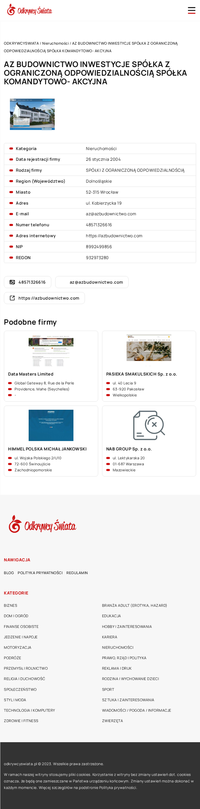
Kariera (109, 636)
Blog (9, 572)
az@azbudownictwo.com (111, 214)
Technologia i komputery (29, 710)
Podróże (12, 657)
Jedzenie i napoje (21, 636)
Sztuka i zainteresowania (128, 699)
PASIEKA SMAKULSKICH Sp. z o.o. (141, 374)
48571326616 (99, 225)
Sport (108, 689)
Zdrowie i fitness (21, 720)
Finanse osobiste (21, 626)
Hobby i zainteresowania (127, 626)
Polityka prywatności (40, 572)
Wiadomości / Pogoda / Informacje (136, 710)
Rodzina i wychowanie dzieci (130, 678)
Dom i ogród (16, 615)
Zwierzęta (112, 720)
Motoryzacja (18, 647)
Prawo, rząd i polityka (124, 657)
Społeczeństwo (20, 689)
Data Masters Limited (30, 374)
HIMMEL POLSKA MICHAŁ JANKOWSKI (47, 449)
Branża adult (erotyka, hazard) (134, 605)
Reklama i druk (117, 668)
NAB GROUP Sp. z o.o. (129, 449)
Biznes (10, 605)
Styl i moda (15, 699)
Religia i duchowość (24, 678)
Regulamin (77, 572)
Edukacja (111, 615)
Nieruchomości (101, 148)
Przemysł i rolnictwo (26, 668)
